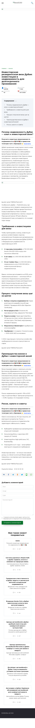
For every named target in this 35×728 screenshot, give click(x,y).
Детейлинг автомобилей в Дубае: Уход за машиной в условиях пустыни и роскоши (17, 669)
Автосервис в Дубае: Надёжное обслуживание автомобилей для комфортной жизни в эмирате (17, 691)
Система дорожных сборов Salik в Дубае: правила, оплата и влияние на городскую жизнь (17, 559)
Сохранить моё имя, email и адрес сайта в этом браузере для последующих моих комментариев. (17, 518)
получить (27, 143)
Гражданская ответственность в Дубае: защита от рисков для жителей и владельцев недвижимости (17, 581)
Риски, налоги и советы (15, 124)
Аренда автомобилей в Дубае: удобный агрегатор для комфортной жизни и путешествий (17, 625)
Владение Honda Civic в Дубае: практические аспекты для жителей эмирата (17, 603)
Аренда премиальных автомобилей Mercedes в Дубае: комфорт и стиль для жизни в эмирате (17, 647)
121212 (17, 541)
